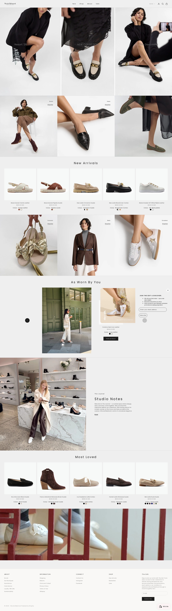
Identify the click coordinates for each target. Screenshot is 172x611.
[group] (86, 48)
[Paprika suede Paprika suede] (19, 209)
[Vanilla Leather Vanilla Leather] (21, 209)
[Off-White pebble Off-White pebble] (153, 209)
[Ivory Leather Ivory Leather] (112, 334)
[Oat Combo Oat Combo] (88, 503)
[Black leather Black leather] (110, 334)
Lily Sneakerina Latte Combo (86, 497)
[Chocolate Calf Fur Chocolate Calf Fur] (150, 503)
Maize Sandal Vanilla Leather (20, 203)
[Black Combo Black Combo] (84, 503)
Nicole (6, 578)
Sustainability (8, 591)
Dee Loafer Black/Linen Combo (119, 203)
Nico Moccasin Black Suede (20, 497)
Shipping (43, 578)
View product (111, 338)
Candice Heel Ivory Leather (110, 327)
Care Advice (8, 586)
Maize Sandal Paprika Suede (53, 203)
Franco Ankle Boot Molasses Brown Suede (53, 497)
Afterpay (42, 591)
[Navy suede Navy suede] (152, 503)
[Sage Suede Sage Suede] (156, 503)
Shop (82, 4)
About (89, 4)
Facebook (79, 583)
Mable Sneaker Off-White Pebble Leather (151, 203)
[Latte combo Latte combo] (86, 503)
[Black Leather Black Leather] (51, 503)
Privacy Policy (44, 586)
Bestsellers (112, 580)
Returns (42, 580)
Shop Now (50, 104)
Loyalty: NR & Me (9, 588)
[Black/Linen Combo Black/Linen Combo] (85, 209)
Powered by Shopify (27, 606)
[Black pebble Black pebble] (150, 209)
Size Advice (8, 583)
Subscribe (148, 599)
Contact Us (79, 578)
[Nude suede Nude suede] (154, 503)
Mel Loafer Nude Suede (152, 497)
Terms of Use (44, 588)
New (74, 4)
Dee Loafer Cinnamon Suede (86, 203)
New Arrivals (113, 578)
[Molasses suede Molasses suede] (120, 503)
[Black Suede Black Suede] (19, 503)
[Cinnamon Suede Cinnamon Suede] (87, 209)
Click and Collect (45, 583)
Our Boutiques (8, 580)
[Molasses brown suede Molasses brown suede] (54, 503)
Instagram (79, 580)
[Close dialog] (167, 290)
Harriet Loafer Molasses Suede (118, 497)
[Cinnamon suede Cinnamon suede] (21, 503)
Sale (97, 4)
